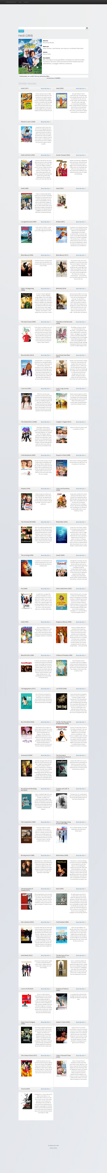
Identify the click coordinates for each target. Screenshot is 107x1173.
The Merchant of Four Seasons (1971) (62, 956)
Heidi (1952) (60, 188)
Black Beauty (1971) (62, 255)
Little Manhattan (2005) (28, 455)
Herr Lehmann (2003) (27, 922)
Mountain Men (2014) (27, 355)
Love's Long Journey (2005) (62, 389)
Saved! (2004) (60, 555)
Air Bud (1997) (60, 222)
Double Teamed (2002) (63, 155)
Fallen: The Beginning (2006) (27, 289)
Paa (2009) (24, 589)
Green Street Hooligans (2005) (28, 1023)
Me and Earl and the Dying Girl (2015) (28, 789)
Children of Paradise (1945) (64, 655)
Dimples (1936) (25, 488)
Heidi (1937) (25, 88)
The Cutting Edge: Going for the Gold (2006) (63, 823)
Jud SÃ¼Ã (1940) (61, 689)
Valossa (51, 1145)
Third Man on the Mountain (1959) (64, 322)
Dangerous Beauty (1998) (63, 622)
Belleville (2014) (61, 288)
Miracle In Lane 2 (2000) (28, 122)
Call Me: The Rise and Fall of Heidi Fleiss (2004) (63, 722)
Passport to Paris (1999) (63, 455)
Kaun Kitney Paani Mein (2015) (63, 356)
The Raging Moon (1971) (28, 689)
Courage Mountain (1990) (28, 222)
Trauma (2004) (25, 1089)
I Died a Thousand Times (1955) (63, 1056)
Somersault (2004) (26, 755)
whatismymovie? (11, 2)
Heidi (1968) (25, 188)
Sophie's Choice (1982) (63, 1022)
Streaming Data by (51, 78)
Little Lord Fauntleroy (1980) (62, 489)
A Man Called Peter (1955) (64, 589)
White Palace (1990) (62, 855)
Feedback (26, 2)
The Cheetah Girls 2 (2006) (29, 422)
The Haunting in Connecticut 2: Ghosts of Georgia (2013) (63, 756)
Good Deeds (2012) (27, 955)
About (20, 2)
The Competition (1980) (28, 822)
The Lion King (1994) (27, 555)
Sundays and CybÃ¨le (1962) (62, 789)
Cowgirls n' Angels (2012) (63, 422)
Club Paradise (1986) (62, 922)
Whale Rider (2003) (62, 522)
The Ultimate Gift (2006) (28, 522)
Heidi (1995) (25, 622)
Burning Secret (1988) (27, 855)
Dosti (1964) (60, 889)
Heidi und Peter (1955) (28, 155)
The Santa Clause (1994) (28, 322)
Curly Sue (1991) (26, 388)
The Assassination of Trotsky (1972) (27, 889)
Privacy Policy (53, 1148)
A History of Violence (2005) (62, 989)
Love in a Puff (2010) (27, 989)
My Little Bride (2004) (27, 722)
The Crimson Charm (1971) (29, 1055)
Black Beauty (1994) (27, 255)
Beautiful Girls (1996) (27, 655)
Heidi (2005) (60, 88)
